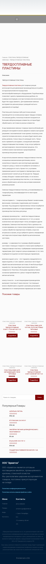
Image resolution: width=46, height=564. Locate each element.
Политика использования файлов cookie (17, 492)
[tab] (23, 75)
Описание (5, 75)
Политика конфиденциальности (14, 488)
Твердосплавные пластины (11, 85)
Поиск (39, 397)
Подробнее (12, 335)
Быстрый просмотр (12, 319)
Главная (4, 57)
